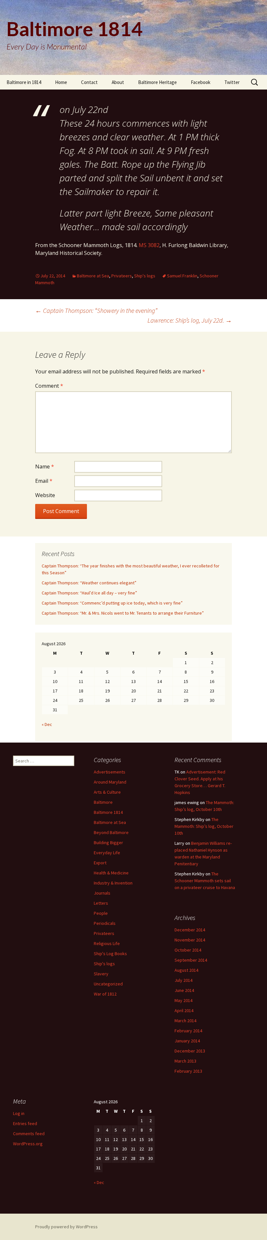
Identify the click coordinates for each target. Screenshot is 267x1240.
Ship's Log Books (110, 953)
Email (43, 480)
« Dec (47, 724)
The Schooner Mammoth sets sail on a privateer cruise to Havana (205, 880)
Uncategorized (108, 984)
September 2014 (191, 960)
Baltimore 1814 (108, 812)
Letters (101, 903)
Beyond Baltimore (111, 832)
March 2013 (185, 1061)
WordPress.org (28, 1144)
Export (100, 863)
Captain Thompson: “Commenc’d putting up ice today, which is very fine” (112, 603)
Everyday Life (107, 853)
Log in (18, 1113)
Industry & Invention (113, 883)
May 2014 (183, 1000)
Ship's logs (144, 276)
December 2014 (190, 930)
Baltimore (103, 802)
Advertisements (109, 772)
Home (61, 82)
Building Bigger (108, 842)
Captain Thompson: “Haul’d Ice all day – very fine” (89, 593)
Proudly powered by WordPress (66, 1227)
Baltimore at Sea (93, 276)
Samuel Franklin (182, 276)
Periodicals (105, 923)
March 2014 (185, 1021)
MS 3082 (149, 245)
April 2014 (184, 1010)
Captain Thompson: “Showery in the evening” (96, 310)
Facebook (200, 82)
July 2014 (183, 980)
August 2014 (186, 970)
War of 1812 (105, 994)
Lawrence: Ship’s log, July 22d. (190, 320)
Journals (102, 893)
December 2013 (190, 1051)
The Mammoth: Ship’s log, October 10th (204, 826)
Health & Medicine (111, 873)
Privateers (121, 276)
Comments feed (29, 1133)
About (118, 82)
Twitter (232, 82)
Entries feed (25, 1123)
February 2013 (188, 1071)
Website (45, 495)
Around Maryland (110, 782)
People (101, 913)
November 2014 (190, 940)
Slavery (101, 974)
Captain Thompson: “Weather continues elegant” (89, 583)
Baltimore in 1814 (24, 82)
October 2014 (188, 950)
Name (44, 466)
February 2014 (188, 1031)
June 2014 (184, 990)
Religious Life (107, 943)
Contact (89, 82)
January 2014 (187, 1041)
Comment (49, 385)
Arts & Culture (107, 792)
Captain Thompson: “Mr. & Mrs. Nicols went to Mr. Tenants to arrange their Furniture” (123, 613)
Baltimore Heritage (157, 82)
